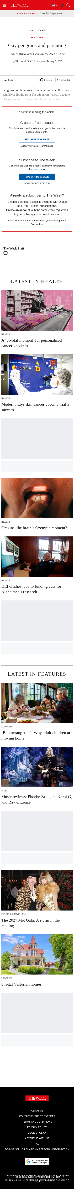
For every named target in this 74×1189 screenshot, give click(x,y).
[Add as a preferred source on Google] (37, 1161)
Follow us (48, 80)
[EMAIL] (6, 253)
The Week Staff (24, 61)
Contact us (37, 224)
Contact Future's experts (37, 1116)
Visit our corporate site (48, 1177)
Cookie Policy (37, 1132)
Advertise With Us (37, 1138)
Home (30, 30)
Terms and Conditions (37, 1121)
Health (41, 30)
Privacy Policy (37, 1127)
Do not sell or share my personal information (37, 1149)
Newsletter (65, 80)
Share (10, 80)
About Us (37, 1110)
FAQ (37, 1143)
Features (37, 38)
